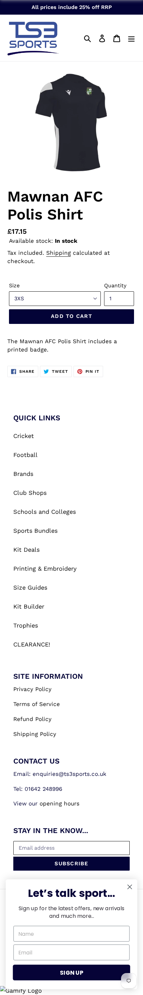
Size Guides (30, 587)
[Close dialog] (130, 887)
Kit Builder (28, 606)
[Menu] (131, 38)
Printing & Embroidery (44, 568)
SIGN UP (71, 972)
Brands (23, 473)
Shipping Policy (34, 734)
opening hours (59, 803)
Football (25, 454)
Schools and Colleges (44, 511)
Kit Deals (26, 549)
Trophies (25, 625)
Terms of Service (36, 704)
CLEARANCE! (31, 644)
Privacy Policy (32, 689)
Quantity (115, 285)
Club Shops (30, 492)
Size (14, 285)
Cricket (23, 435)
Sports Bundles (35, 530)
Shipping (58, 252)
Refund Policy (32, 719)
